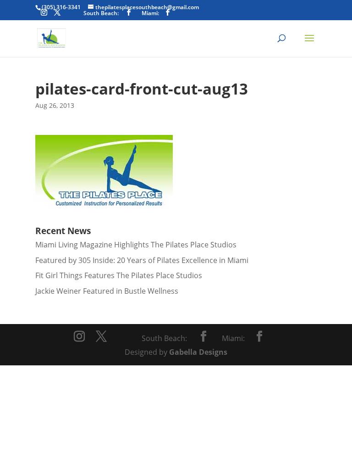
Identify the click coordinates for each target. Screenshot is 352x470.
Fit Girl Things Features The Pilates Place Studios (118, 275)
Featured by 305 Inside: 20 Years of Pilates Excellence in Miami (141, 260)
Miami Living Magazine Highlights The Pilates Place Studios (135, 245)
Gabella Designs (198, 352)
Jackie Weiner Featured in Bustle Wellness (106, 291)
